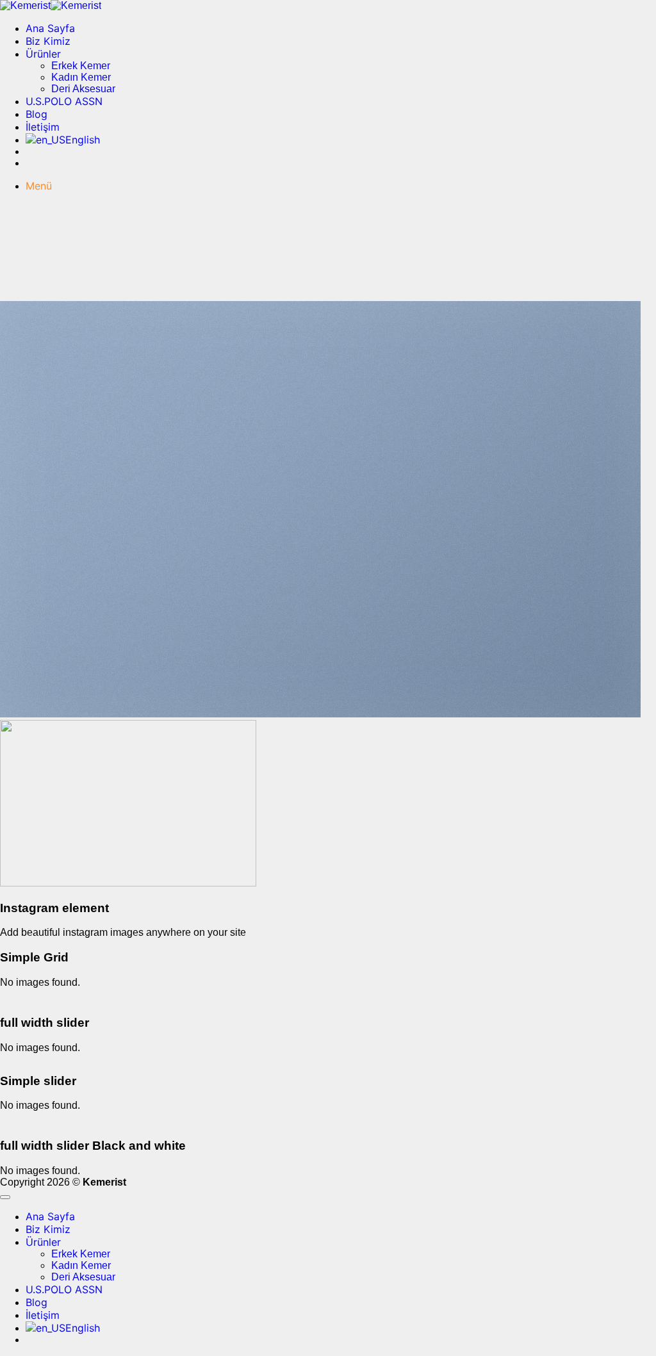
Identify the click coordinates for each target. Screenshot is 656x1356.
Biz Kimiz (48, 41)
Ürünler (43, 53)
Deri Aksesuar (83, 88)
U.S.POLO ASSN (64, 101)
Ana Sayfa (50, 28)
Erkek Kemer (80, 65)
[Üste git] (5, 1197)
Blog (36, 114)
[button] (39, 185)
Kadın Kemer (81, 77)
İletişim (43, 126)
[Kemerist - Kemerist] (50, 5)
